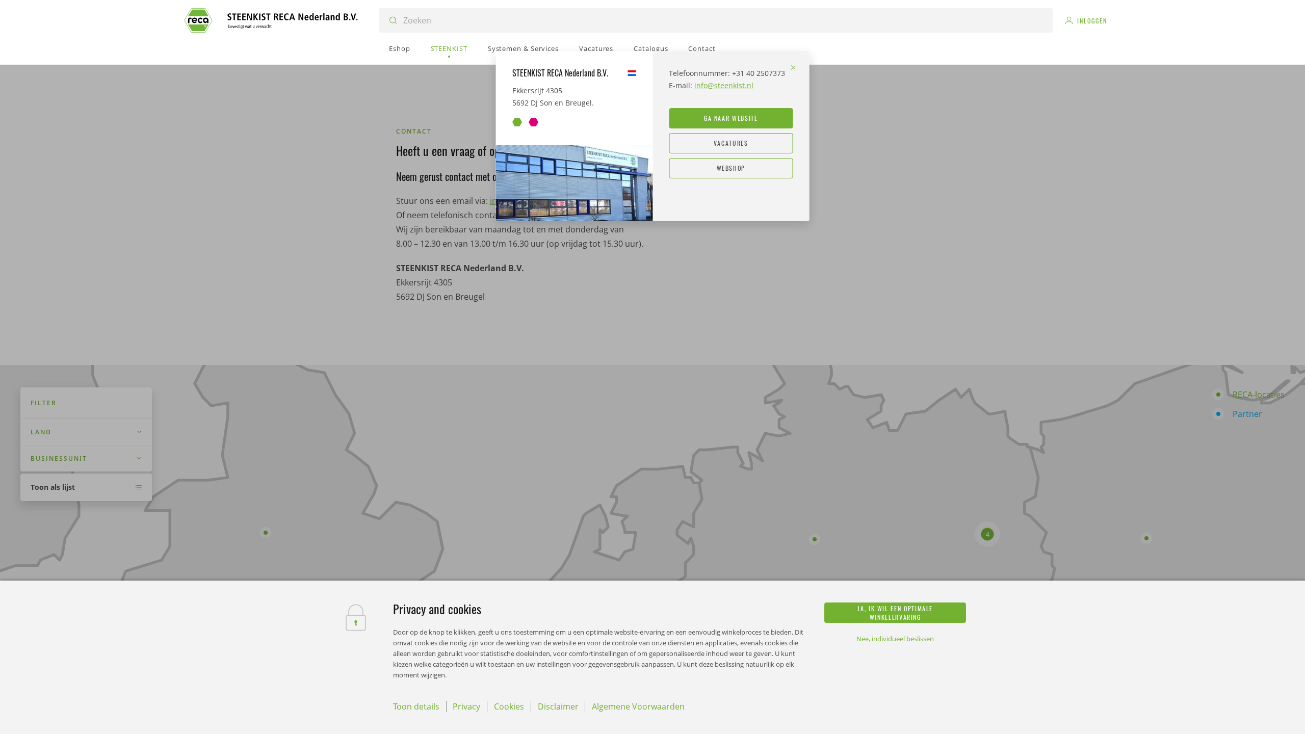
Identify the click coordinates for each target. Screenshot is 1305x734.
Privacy (466, 706)
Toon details (416, 706)
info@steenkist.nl (723, 85)
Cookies (509, 706)
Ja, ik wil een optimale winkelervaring (895, 612)
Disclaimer (558, 706)
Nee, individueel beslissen (895, 638)
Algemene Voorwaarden (638, 706)
